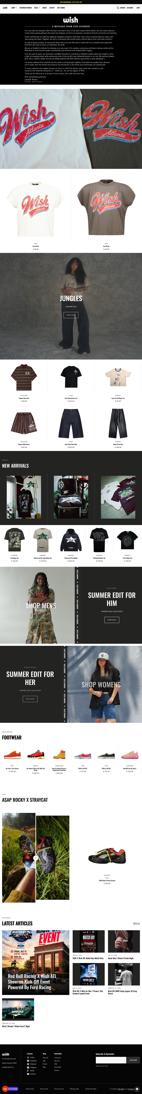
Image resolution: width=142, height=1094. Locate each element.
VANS (83, 766)
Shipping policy (74, 1089)
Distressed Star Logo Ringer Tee (43, 558)
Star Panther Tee (127, 558)
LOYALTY (52, 7)
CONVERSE (129, 766)
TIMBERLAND (59, 766)
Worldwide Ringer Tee (99, 558)
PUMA (107, 878)
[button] (4, 306)
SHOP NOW (71, 315)
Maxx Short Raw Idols (71, 444)
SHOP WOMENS (101, 684)
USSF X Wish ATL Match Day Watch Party (88, 958)
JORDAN (35, 766)
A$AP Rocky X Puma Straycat (107, 880)
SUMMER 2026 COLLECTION (111, 611)
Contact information (90, 1089)
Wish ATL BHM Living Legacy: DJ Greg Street (122, 992)
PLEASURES (24, 395)
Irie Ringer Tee (14, 558)
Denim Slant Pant (118, 444)
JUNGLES (118, 395)
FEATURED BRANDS (26, 7)
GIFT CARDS (61, 7)
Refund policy (30, 1089)
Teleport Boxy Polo (24, 398)
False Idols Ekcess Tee (71, 398)
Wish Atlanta (121, 1089)
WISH (36, 244)
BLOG (36, 8)
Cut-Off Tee (36, 246)
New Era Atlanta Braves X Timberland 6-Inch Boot (59, 769)
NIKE (12, 766)
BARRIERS (14, 555)
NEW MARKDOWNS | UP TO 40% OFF (71, 2)
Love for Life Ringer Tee (118, 398)
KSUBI (71, 395)
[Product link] (35, 213)
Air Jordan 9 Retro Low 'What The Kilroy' (36, 769)
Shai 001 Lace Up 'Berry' (129, 768)
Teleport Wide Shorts (24, 444)
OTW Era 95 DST (82, 768)
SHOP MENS (41, 605)
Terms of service (59, 1089)
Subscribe (133, 1060)
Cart (138, 7)
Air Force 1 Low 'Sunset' (12, 768)
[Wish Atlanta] (5, 8)
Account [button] (130, 8)
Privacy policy (44, 1089)
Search (122, 8)
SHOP (13, 8)
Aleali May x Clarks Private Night (120, 958)
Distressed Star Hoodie (71, 558)
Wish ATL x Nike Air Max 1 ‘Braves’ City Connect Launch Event (88, 992)
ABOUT (44, 7)
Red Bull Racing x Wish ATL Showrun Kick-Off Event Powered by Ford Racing (32, 981)
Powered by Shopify (133, 1089)
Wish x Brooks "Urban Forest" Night (16, 1026)
